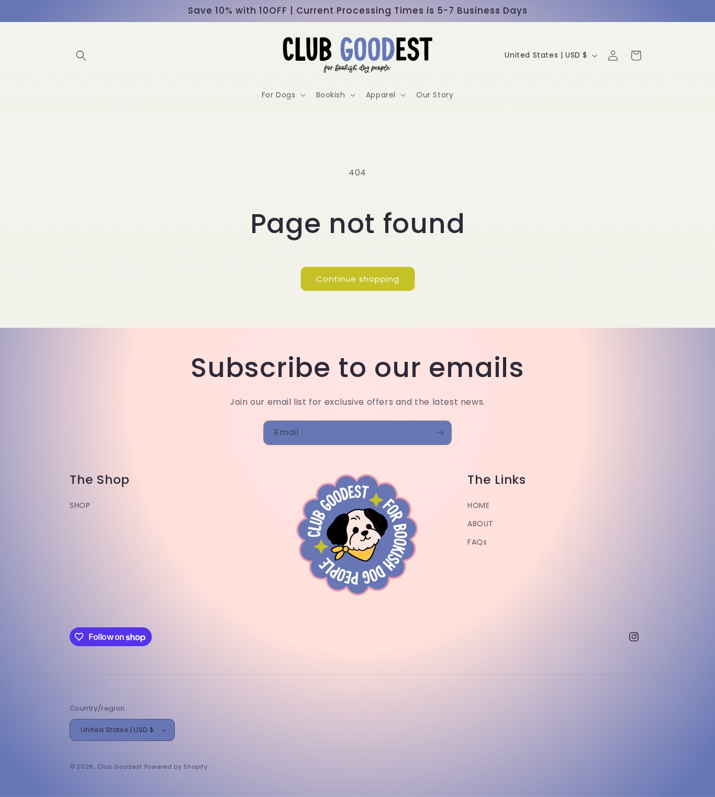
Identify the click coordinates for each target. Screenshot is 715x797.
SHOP (80, 505)
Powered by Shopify (176, 766)
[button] (81, 55)
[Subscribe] (439, 432)
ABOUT (480, 523)
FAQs (477, 542)
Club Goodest (119, 766)
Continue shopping (357, 278)
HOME (478, 505)
